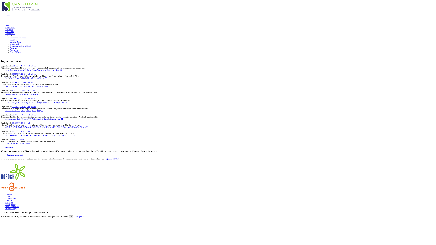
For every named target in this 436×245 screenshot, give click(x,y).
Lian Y (44, 78)
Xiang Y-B (59, 70)
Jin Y (12, 78)
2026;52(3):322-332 (19, 74)
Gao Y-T (14, 127)
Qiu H (23, 111)
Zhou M (8, 103)
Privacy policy (10, 205)
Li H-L (43, 70)
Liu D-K (36, 70)
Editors (8, 196)
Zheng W (75, 127)
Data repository (10, 209)
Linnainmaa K (25, 143)
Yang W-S (50, 70)
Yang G (28, 127)
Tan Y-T (23, 70)
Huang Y (8, 86)
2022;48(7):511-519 (19, 90)
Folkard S (45, 119)
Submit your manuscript (14, 155)
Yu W (13, 111)
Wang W (38, 78)
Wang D (27, 103)
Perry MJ (60, 119)
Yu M (21, 94)
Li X (30, 94)
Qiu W (33, 103)
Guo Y (20, 103)
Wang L (8, 94)
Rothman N (67, 127)
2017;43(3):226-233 (19, 107)
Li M (42, 135)
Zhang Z (57, 103)
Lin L (24, 78)
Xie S (34, 111)
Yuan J (35, 94)
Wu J (26, 94)
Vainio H (8, 143)
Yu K (33, 127)
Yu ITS (8, 111)
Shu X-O (21, 127)
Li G (28, 86)
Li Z (18, 111)
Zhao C (33, 86)
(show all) (9, 147)
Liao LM (53, 127)
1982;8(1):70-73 (18, 139)
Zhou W (22, 86)
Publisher (8, 194)
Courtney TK (26, 119)
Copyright (9, 203)
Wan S (28, 111)
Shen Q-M (9, 70)
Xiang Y (16, 86)
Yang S (14, 103)
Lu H (7, 78)
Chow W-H (84, 127)
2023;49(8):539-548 (19, 82)
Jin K (18, 119)
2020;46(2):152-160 (19, 98)
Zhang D (40, 86)
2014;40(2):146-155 (19, 115)
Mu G (45, 103)
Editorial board (10, 199)
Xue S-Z (39, 127)
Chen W (64, 103)
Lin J (59, 135)
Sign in (8, 16)
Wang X (40, 111)
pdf (28, 66)
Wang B (39, 103)
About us (8, 201)
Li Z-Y (16, 70)
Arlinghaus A (36, 119)
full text (33, 66)
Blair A (59, 127)
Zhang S (15, 94)
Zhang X (30, 78)
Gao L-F (29, 70)
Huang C (18, 78)
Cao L (50, 103)
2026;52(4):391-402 (19, 66)
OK (71, 217)
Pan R (47, 135)
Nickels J (16, 143)
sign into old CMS (113, 159)
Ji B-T (7, 127)
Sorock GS (36, 135)
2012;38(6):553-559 (19, 123)
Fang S (47, 86)
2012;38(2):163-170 (19, 131)
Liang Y (53, 119)
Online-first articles (12, 207)
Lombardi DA (10, 119)
